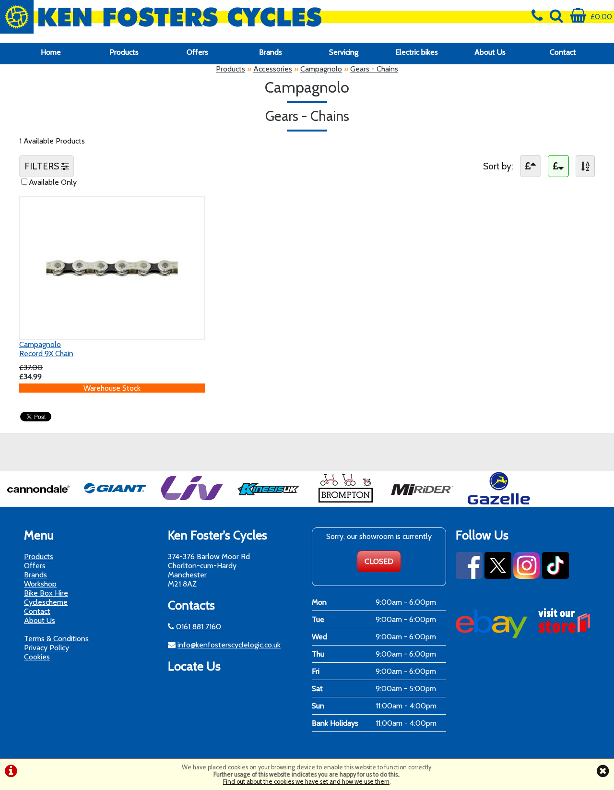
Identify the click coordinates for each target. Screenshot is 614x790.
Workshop (40, 583)
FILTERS (42, 166)
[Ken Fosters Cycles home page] (230, 17)
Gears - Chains (374, 68)
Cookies (37, 656)
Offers (197, 52)
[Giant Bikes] (115, 502)
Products (124, 52)
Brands (270, 52)
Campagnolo (321, 68)
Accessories (272, 68)
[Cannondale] (38, 502)
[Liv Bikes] (192, 502)
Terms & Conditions (56, 638)
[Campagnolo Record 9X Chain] (112, 330)
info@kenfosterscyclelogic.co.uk (229, 644)
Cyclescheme (46, 602)
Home (51, 52)
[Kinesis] (268, 502)
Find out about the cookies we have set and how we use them (306, 781)
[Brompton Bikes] (345, 502)
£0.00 (600, 16)
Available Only (53, 182)
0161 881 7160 (198, 626)
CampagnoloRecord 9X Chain (46, 349)
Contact (563, 52)
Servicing (343, 52)
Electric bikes (416, 52)
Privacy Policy (46, 647)
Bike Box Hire (46, 593)
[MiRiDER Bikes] (422, 502)
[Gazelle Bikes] (499, 502)
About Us (490, 52)
